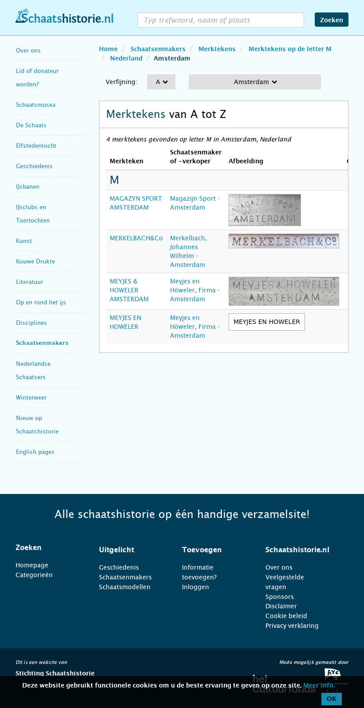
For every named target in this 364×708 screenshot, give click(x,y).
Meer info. (319, 686)
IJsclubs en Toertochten (33, 214)
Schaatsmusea (35, 104)
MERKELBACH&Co (136, 238)
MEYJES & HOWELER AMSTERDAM (129, 290)
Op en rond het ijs (41, 302)
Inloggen (195, 587)
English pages (35, 452)
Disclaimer (281, 606)
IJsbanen (28, 186)
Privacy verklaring (292, 625)
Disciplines (31, 323)
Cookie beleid (286, 615)
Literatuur (29, 282)
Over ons (28, 50)
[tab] (46, 548)
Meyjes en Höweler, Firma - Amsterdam (195, 290)
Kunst (24, 241)
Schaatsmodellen (124, 587)
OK (331, 699)
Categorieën (34, 575)
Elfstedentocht (36, 145)
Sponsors (279, 596)
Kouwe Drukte (35, 261)
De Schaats (31, 125)
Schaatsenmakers (42, 343)
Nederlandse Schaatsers (33, 370)
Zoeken (331, 20)
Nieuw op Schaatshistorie (37, 425)
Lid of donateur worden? (37, 78)
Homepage (32, 565)
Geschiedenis (34, 166)
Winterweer (31, 397)
